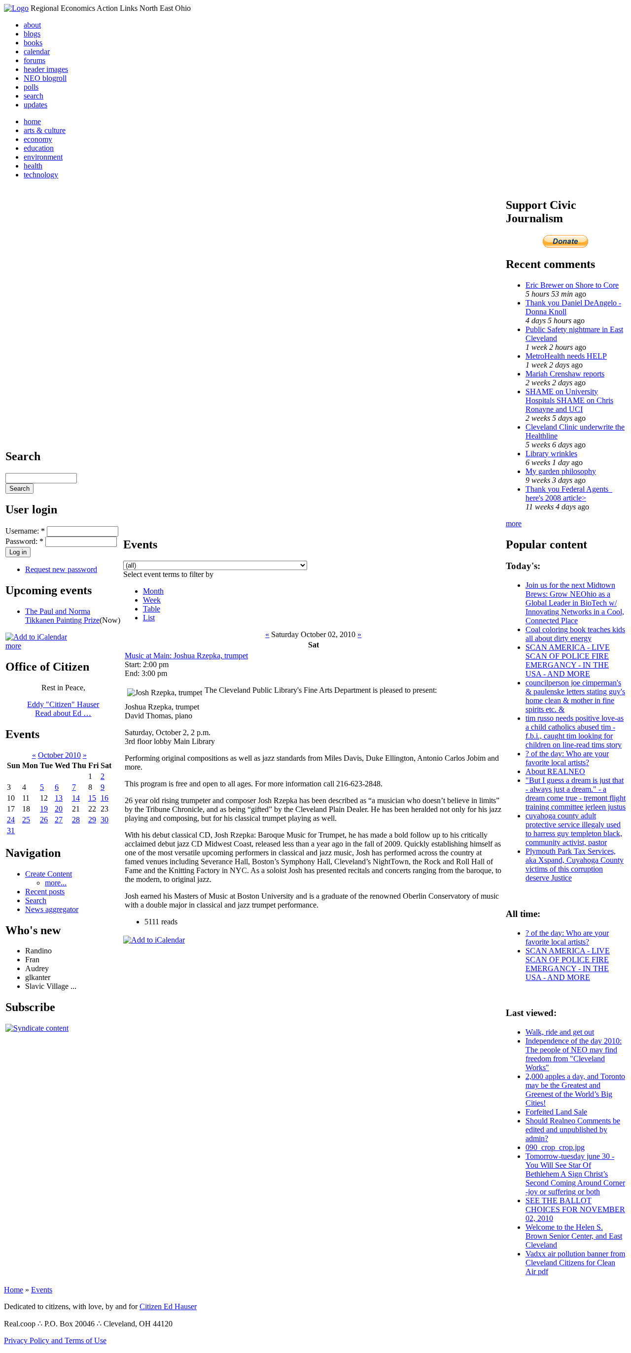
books (33, 42)
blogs (32, 34)
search (33, 96)
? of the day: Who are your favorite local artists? (567, 758)
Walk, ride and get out (560, 1032)
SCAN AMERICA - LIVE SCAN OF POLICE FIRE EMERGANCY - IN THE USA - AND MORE (568, 660)
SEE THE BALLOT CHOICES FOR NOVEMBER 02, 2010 (575, 1209)
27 (59, 819)
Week (152, 600)
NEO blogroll (45, 78)
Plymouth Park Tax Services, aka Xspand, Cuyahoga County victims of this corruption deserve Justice (575, 864)
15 (92, 798)
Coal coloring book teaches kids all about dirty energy (575, 634)
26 (44, 819)
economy (38, 139)
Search (35, 900)
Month (153, 591)
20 (59, 809)
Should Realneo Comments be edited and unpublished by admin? (573, 1129)
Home (13, 1289)
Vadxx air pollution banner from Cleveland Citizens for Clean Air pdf (575, 1263)
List (149, 617)
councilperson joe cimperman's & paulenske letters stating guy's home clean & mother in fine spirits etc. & (575, 695)
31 (11, 830)
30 (104, 819)
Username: (25, 531)
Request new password (61, 569)
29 (92, 819)
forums (34, 60)
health (33, 166)
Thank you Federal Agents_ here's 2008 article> (569, 493)
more (13, 646)
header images (46, 69)
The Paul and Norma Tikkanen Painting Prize (62, 615)
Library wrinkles (551, 453)
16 (104, 798)
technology (41, 174)
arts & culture (45, 130)
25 (26, 819)
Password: (24, 541)
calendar (37, 51)
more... (56, 883)
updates (35, 105)
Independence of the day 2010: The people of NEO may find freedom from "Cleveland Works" (574, 1054)
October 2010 (59, 755)
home (32, 121)
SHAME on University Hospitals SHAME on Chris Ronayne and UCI (569, 400)
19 (44, 809)
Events (41, 1289)
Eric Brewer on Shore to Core (572, 285)
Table (151, 609)
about (32, 25)
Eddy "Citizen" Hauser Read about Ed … (63, 708)
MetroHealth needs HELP (566, 356)
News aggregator (51, 909)
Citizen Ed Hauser (168, 1306)
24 (11, 819)
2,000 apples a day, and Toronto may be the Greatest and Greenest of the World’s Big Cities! (575, 1089)
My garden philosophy (561, 471)
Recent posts (45, 891)
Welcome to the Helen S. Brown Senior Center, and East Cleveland (574, 1236)
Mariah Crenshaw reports (565, 374)
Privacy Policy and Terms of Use (55, 1340)
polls (31, 87)
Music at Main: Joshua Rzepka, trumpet (186, 655)
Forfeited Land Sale (556, 1112)
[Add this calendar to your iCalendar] (36, 637)
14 (76, 798)
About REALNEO (555, 771)
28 (76, 819)
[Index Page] (16, 8)
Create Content (48, 874)
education (39, 148)
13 (59, 798)
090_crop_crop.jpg (555, 1147)
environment (43, 157)
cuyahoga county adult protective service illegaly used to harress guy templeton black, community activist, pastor (574, 829)
